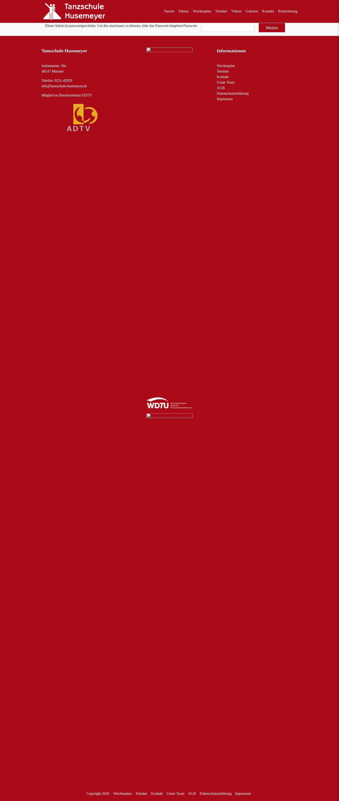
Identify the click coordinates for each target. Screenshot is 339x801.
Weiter (272, 27)
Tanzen (169, 11)
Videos (236, 11)
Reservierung (287, 11)
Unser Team (226, 82)
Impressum (225, 99)
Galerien (252, 11)
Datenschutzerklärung (233, 93)
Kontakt (268, 11)
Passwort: (190, 26)
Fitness (183, 11)
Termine (221, 11)
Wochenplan (202, 11)
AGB (221, 88)
